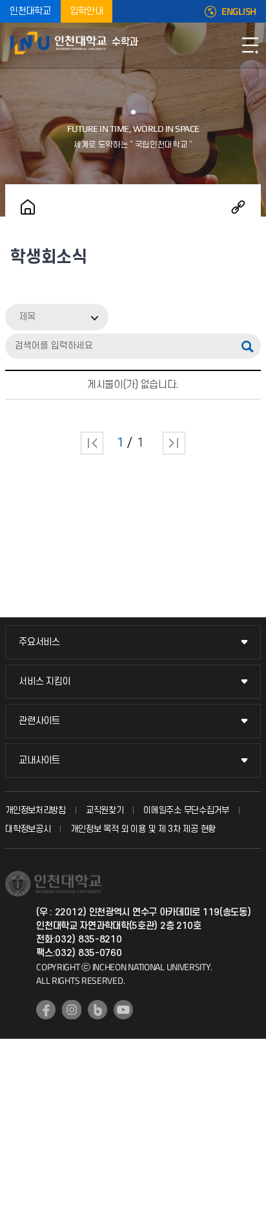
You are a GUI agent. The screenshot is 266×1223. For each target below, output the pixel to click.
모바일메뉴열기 (250, 45)
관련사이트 (39, 721)
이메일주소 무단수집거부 (186, 810)
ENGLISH (238, 11)
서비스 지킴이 (44, 681)
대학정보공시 (27, 829)
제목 (27, 317)
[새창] (46, 1009)
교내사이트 (39, 760)
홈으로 (28, 207)
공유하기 (238, 207)
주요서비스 (39, 642)
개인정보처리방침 (35, 810)
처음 (92, 443)
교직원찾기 (105, 810)
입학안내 (86, 11)
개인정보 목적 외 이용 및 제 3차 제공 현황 (143, 829)
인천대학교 (30, 11)
